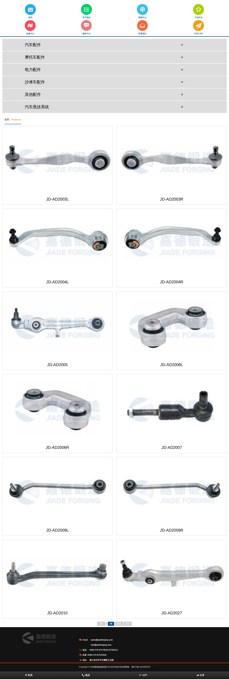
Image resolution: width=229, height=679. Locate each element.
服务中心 (86, 33)
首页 (30, 17)
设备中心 (30, 33)
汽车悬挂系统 (104, 107)
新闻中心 (142, 17)
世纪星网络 (124, 667)
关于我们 (86, 17)
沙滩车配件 (104, 82)
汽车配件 (104, 44)
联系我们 (142, 33)
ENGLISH (198, 33)
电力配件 (104, 69)
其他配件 (104, 94)
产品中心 (199, 17)
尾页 (119, 624)
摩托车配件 (104, 57)
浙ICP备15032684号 (140, 667)
